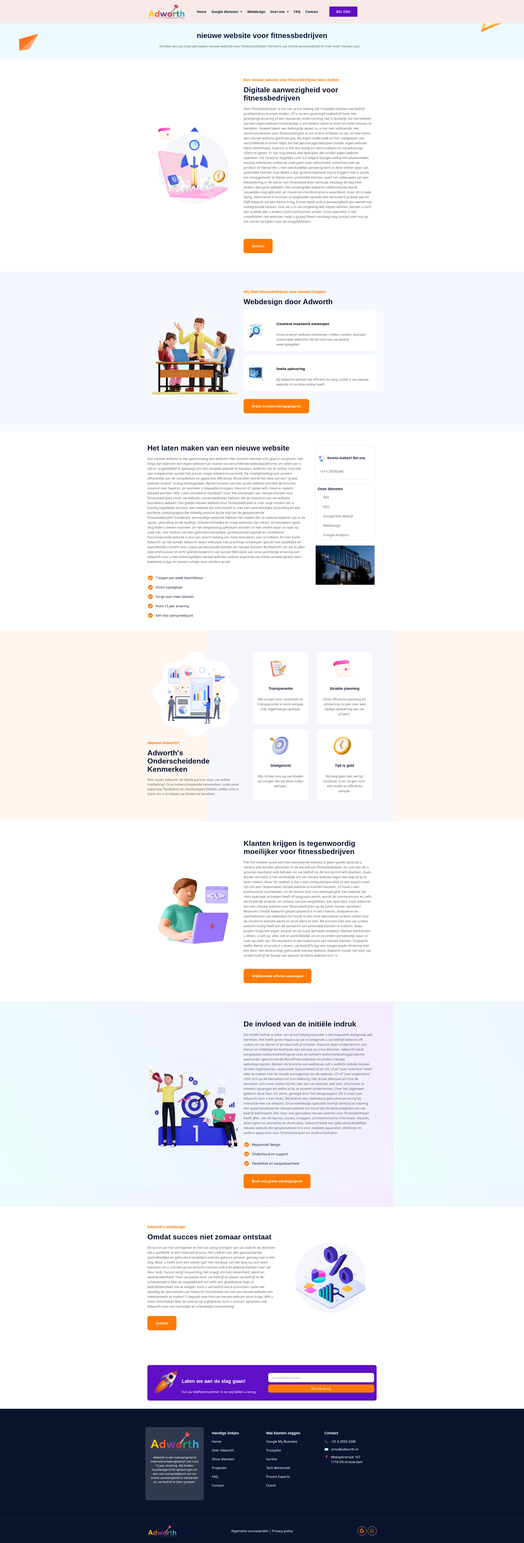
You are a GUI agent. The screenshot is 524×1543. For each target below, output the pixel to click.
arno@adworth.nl (344, 1449)
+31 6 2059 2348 (343, 1441)
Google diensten (224, 11)
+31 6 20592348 (331, 471)
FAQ (297, 11)
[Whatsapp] (372, 1530)
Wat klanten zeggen (283, 1433)
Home (202, 11)
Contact (311, 11)
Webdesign (256, 11)
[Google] (362, 1530)
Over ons (277, 11)
